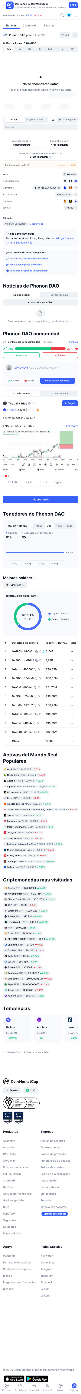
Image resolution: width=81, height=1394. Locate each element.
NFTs (6, 1206)
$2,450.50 (27, 910)
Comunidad (47, 1262)
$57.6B (28, 15)
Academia (9, 1140)
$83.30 (28, 922)
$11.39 (25, 944)
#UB (14, 409)
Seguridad (46, 1200)
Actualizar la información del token (29, 258)
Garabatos (9, 1226)
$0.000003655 (28, 984)
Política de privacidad (53, 1154)
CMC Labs (9, 1154)
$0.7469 (22, 961)
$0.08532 (28, 973)
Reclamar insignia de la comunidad (29, 270)
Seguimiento (10, 1220)
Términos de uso (50, 1147)
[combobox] (40, 127)
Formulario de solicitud (17, 1262)
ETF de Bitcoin (12, 1173)
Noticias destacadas (16, 1167)
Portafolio (9, 1213)
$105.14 (24, 916)
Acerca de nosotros (52, 1140)
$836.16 (24, 933)
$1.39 (22, 905)
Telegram (46, 1269)
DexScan (8, 1187)
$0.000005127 (30, 978)
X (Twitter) (46, 1255)
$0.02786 (25, 990)
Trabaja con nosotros (53, 1206)
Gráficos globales (14, 1200)
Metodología (48, 1193)
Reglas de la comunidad (55, 1173)
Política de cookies (52, 1167)
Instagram (46, 1275)
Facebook (46, 1282)
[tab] (53, 119)
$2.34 (23, 956)
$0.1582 (24, 967)
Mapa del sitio (12, 1233)
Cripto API (9, 1180)
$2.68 (31, 939)
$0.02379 (31, 899)
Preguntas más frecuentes (19, 1282)
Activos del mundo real (17, 1193)
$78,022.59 (27, 888)
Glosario (8, 1288)
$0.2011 (26, 950)
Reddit (44, 1288)
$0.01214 (29, 893)
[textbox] (44, 370)
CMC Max (9, 1160)
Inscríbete (9, 1255)
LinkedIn (45, 1295)
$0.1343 (26, 995)
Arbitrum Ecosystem (15, 223)
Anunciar (8, 1147)
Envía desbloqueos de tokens (26, 264)
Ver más (73, 341)
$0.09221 (22, 927)
